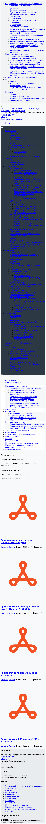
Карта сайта (10, 811)
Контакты (9, 801)
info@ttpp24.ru (6, 117)
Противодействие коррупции (17, 805)
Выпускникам (11, 799)
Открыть (4, 547)
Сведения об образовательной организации (23, 786)
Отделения (9, 790)
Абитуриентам (11, 792)
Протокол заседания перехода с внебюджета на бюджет (17, 541)
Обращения (10, 803)
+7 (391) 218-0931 (8, 115)
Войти (7, 123)
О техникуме (10, 788)
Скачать (12, 547)
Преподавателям (12, 796)
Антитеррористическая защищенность (21, 809)
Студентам (9, 794)
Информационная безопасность (18, 807)
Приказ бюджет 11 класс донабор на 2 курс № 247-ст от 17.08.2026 (21, 607)
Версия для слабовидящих (12, 119)
